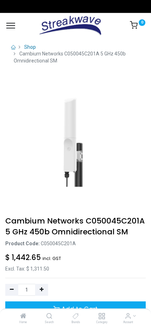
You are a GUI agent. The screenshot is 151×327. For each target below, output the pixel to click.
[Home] (23, 316)
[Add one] (41, 290)
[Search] (49, 316)
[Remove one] (11, 290)
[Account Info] (128, 316)
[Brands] (75, 316)
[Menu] (11, 26)
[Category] (101, 316)
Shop (30, 47)
